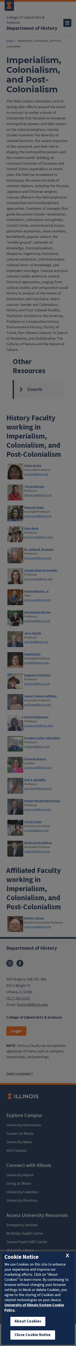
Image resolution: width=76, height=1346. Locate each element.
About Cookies (28, 1321)
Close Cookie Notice (33, 1335)
